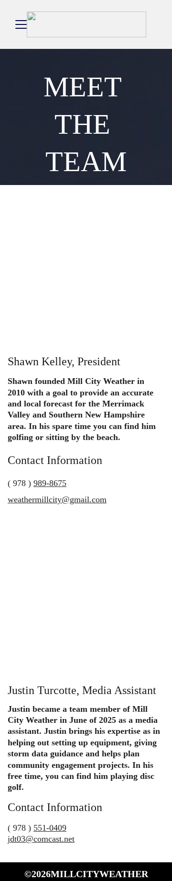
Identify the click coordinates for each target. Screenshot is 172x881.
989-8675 (49, 483)
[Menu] (21, 24)
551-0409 (49, 828)
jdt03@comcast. (36, 839)
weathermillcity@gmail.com (57, 499)
